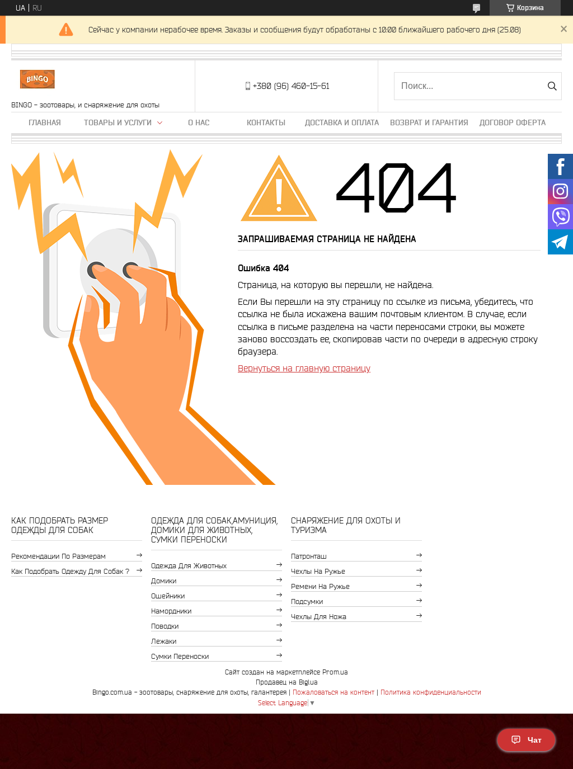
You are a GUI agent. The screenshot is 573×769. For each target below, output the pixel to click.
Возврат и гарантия (429, 122)
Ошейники (168, 596)
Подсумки (307, 601)
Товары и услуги (118, 122)
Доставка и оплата (342, 122)
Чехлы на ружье (318, 571)
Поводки (165, 626)
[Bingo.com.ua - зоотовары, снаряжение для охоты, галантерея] (37, 80)
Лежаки (163, 641)
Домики (163, 581)
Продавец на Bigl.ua (287, 682)
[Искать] (552, 86)
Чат (535, 739)
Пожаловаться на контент (333, 692)
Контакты (266, 122)
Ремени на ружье (320, 586)
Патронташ (309, 556)
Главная (45, 122)
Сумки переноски (180, 656)
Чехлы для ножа (318, 616)
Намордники (171, 611)
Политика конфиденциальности (431, 692)
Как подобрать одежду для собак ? (70, 571)
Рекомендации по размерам (58, 556)
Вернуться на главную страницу (304, 368)
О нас (198, 122)
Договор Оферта (513, 122)
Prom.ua (335, 672)
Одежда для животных (189, 566)
